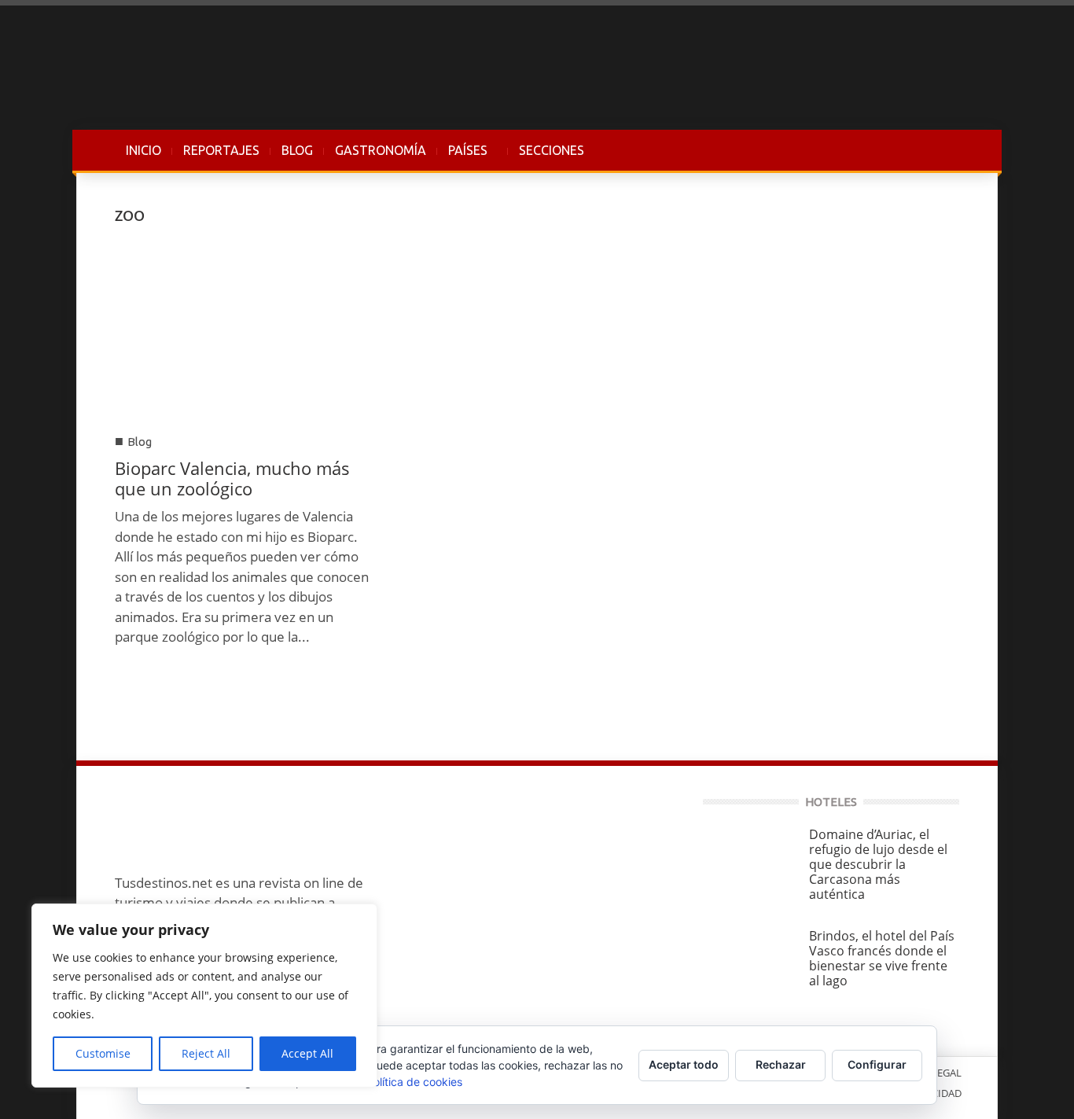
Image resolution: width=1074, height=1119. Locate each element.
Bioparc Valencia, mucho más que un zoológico (232, 478)
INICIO (143, 150)
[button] (943, 150)
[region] (204, 996)
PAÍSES (462, 158)
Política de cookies (414, 1081)
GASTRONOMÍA (380, 150)
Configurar (877, 1064)
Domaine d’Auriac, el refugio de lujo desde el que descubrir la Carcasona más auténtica (878, 864)
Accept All (307, 1053)
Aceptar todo (684, 1064)
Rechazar (781, 1064)
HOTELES (831, 801)
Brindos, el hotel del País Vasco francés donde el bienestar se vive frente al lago (881, 958)
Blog (139, 441)
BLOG (297, 150)
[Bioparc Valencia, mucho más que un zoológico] (243, 331)
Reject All (206, 1053)
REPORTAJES (221, 150)
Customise (103, 1053)
